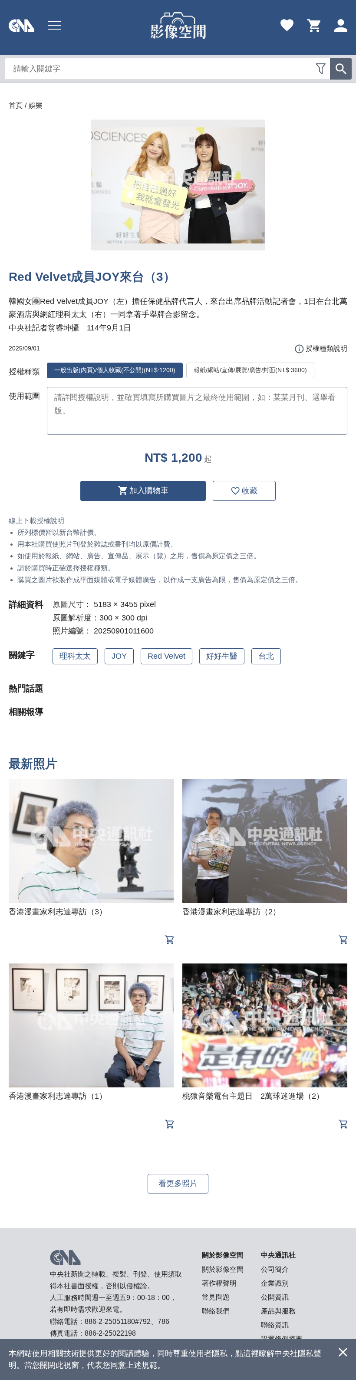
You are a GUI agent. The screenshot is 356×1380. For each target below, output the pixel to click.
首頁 (16, 105)
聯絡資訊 (275, 1325)
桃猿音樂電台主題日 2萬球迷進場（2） (253, 1096)
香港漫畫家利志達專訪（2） (231, 911)
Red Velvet (166, 656)
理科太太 (75, 656)
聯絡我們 (216, 1311)
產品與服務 (278, 1311)
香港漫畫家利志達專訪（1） (58, 1096)
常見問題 (216, 1297)
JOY (119, 656)
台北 (266, 656)
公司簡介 (275, 1269)
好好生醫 (221, 656)
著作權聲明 (219, 1283)
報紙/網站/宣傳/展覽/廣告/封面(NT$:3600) (250, 370)
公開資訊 (275, 1297)
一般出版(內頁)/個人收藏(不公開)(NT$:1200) (114, 370)
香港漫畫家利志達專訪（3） (58, 911)
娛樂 (36, 105)
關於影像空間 (223, 1269)
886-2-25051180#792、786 (127, 1321)
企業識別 (275, 1283)
